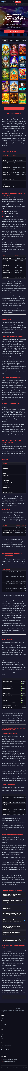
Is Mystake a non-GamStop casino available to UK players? (12, 895)
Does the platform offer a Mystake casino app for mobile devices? (12, 914)
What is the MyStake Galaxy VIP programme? (11, 933)
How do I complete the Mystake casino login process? (13, 907)
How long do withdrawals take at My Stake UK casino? (12, 926)
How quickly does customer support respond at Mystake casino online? (12, 939)
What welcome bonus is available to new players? (12, 901)
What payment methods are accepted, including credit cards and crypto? (13, 920)
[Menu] (26, 1)
